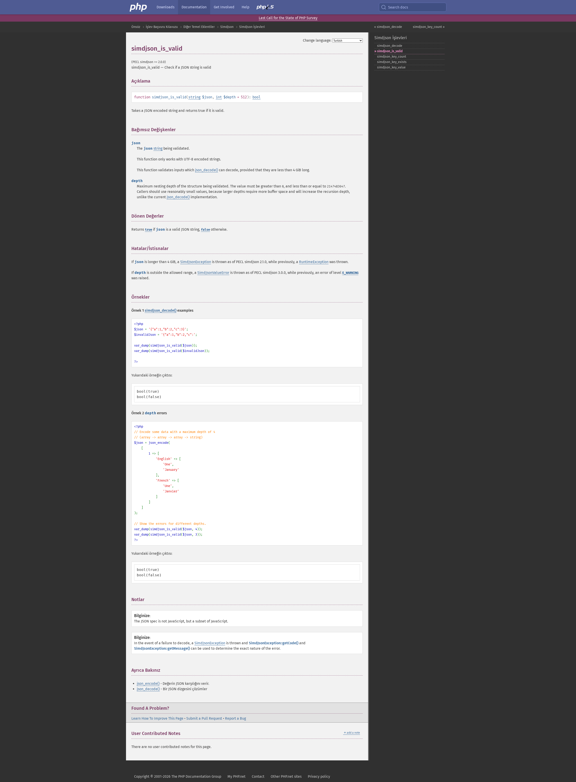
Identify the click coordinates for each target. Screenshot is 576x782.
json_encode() (148, 683)
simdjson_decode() (160, 310)
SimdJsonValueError (213, 272)
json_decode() (206, 170)
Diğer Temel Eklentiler (199, 27)
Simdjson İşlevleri (252, 27)
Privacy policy (319, 776)
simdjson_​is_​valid (390, 51)
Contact (258, 776)
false (205, 230)
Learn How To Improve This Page (157, 718)
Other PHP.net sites (286, 776)
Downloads (165, 7)
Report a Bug (235, 718)
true (148, 230)
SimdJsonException (195, 262)
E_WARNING (350, 273)
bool (256, 97)
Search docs (398, 7)
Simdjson (227, 27)
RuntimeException (313, 262)
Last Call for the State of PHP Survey (288, 18)
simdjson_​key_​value (391, 67)
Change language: (317, 40)
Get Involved (224, 7)
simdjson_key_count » (429, 27)
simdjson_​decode (389, 46)
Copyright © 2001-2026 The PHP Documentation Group (177, 776)
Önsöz (135, 27)
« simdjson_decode (388, 27)
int (219, 97)
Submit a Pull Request (204, 718)
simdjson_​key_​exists (392, 62)
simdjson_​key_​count (391, 57)
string (194, 97)
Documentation (194, 7)
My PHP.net (236, 776)
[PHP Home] (139, 7)
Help (245, 7)
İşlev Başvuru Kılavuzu (162, 27)
